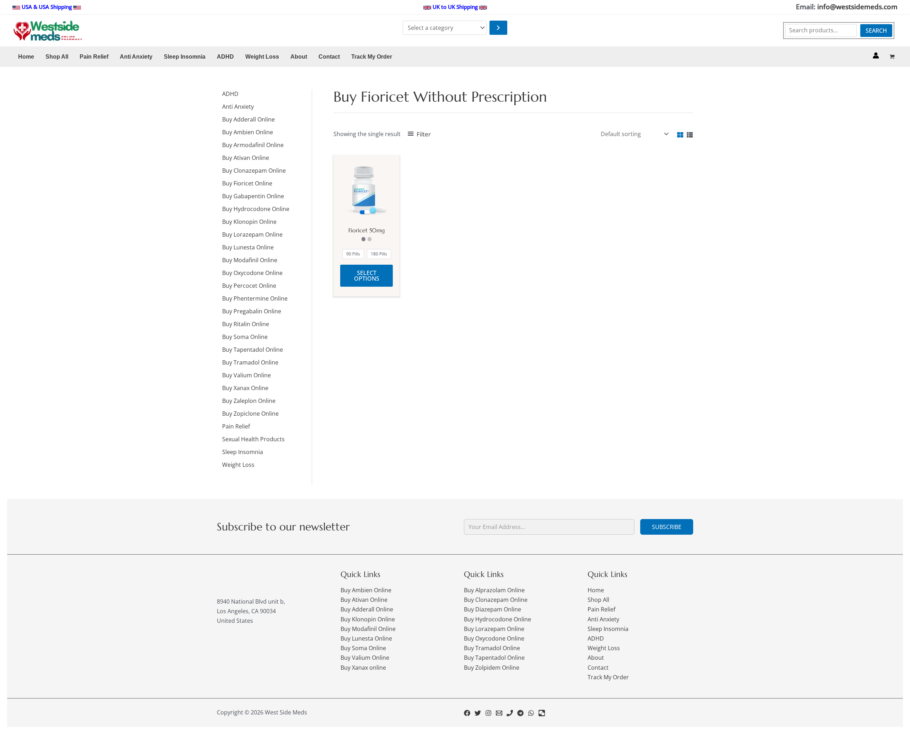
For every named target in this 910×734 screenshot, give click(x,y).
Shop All (598, 600)
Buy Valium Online (365, 658)
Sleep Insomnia (608, 629)
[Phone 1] (510, 713)
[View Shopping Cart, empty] (892, 56)
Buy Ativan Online (364, 600)
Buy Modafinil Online (368, 629)
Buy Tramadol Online (492, 648)
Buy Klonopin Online (368, 619)
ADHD (596, 638)
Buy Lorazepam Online (494, 629)
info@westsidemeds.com (857, 6)
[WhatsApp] (531, 713)
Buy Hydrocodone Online (497, 619)
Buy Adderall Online (367, 609)
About (596, 658)
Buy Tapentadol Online (494, 658)
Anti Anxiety (603, 619)
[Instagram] (488, 713)
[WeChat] (542, 713)
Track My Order (608, 677)
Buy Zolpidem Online (491, 667)
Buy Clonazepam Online (496, 600)
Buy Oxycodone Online (494, 638)
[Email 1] (499, 713)
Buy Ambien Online (366, 590)
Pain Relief (601, 609)
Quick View (366, 214)
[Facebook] (467, 713)
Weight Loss (604, 648)
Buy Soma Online (363, 648)
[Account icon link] (876, 55)
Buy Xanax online (363, 667)
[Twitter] (478, 713)
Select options (366, 275)
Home (596, 590)
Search (876, 30)
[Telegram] (520, 713)
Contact (598, 667)
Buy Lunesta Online (366, 638)
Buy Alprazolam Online (494, 590)
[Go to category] (498, 28)
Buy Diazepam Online (492, 609)
